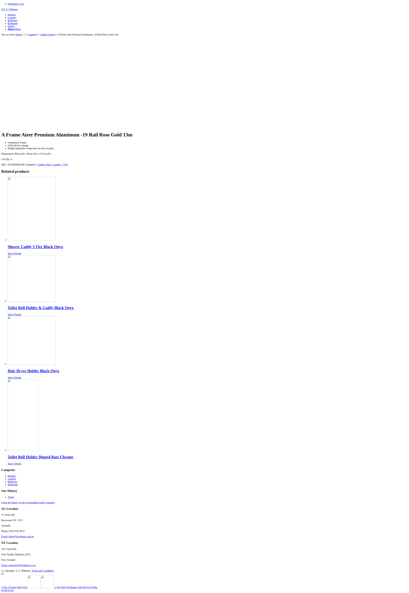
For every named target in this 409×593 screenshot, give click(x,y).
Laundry (12, 17)
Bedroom (12, 20)
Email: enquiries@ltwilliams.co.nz (18, 565)
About (11, 497)
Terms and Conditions (43, 570)
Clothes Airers (44, 164)
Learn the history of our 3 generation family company (28, 502)
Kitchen (12, 14)
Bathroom (13, 23)
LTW (65, 164)
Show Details (14, 253)
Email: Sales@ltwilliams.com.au (17, 536)
